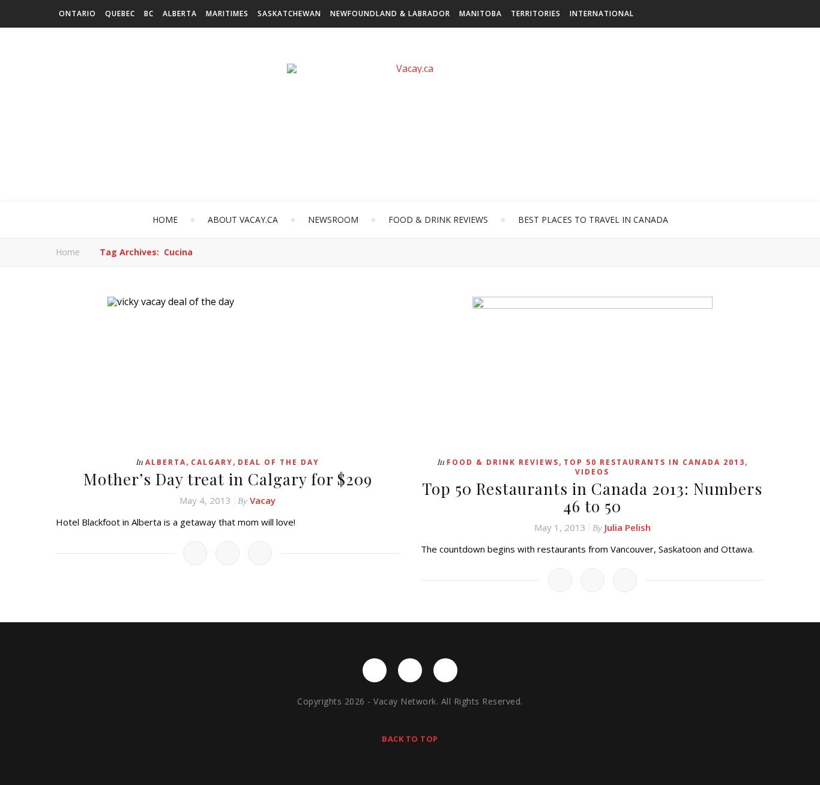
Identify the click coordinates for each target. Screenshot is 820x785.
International (602, 13)
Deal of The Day (278, 462)
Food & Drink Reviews (438, 219)
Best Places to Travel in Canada (593, 219)
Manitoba (480, 13)
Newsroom (333, 219)
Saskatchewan (289, 13)
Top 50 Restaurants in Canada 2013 (654, 462)
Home (165, 219)
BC (149, 13)
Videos (592, 472)
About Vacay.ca (243, 219)
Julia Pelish (627, 527)
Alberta (180, 13)
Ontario (77, 13)
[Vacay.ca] (410, 68)
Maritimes (227, 13)
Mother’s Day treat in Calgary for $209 (227, 478)
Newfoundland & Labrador (390, 13)
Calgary (212, 462)
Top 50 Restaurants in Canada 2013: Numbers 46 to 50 (592, 497)
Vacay (263, 500)
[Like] (195, 553)
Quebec (120, 13)
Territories (536, 13)
